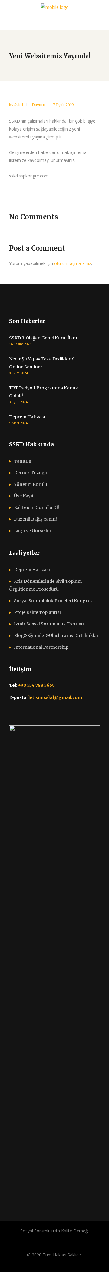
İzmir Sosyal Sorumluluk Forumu (49, 624)
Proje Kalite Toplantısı (37, 612)
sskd (19, 104)
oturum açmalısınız (72, 263)
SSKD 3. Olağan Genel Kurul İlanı (43, 338)
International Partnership (41, 647)
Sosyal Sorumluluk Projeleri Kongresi (54, 601)
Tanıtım (22, 461)
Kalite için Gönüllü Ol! (36, 507)
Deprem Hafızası (27, 417)
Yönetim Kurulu (30, 484)
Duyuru (38, 104)
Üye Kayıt (24, 496)
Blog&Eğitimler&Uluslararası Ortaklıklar (56, 635)
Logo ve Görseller (32, 530)
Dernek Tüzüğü (30, 472)
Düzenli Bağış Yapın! (35, 519)
